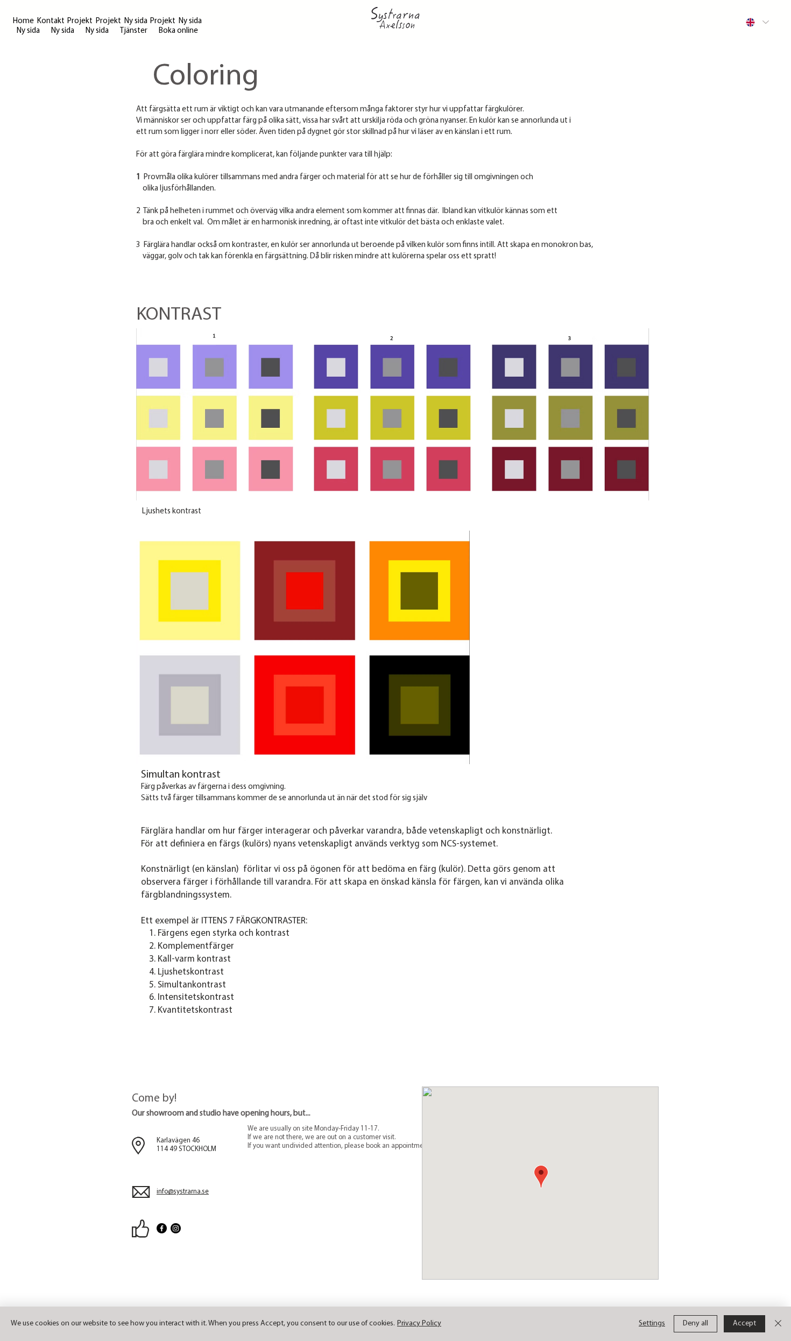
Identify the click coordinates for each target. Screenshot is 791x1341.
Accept (744, 1323)
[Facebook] (162, 1228)
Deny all (695, 1323)
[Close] (778, 1323)
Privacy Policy (419, 1323)
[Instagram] (176, 1228)
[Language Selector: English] (756, 22)
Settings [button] (652, 1323)
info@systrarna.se (183, 1191)
